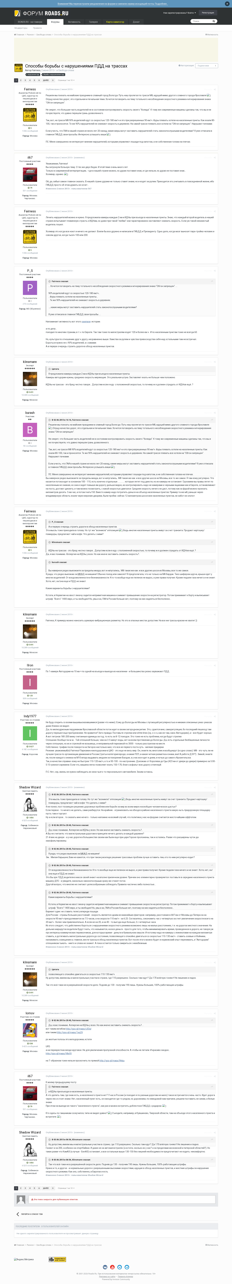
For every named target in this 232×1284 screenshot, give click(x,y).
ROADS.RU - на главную (30, 22)
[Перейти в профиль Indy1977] (30, 733)
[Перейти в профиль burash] (30, 430)
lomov (30, 1013)
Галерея (93, 22)
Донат (136, 22)
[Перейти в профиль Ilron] (30, 682)
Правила (37, 28)
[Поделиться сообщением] (215, 89)
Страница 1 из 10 (65, 80)
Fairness (36, 70)
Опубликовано (60, 89)
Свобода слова (66, 70)
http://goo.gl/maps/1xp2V (70, 1032)
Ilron (30, 665)
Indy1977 (30, 716)
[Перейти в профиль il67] (30, 175)
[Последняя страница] (53, 80)
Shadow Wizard (30, 787)
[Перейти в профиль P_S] (30, 288)
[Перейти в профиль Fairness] (18, 68)
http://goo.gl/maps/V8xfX (59, 1053)
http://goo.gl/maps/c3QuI (78, 1029)
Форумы (55, 22)
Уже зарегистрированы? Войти (179, 13)
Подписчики (203, 66)
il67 (30, 157)
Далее (46, 80)
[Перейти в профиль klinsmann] (30, 379)
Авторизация (187, 65)
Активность (74, 22)
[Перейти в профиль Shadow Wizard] (30, 804)
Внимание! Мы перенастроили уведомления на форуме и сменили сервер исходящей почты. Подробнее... (113, 4)
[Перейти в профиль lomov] (30, 1030)
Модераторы (21, 28)
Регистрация (208, 13)
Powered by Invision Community (116, 1279)
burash (30, 413)
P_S (30, 271)
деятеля (86, 321)
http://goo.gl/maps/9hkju (112, 1060)
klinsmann (30, 362)
